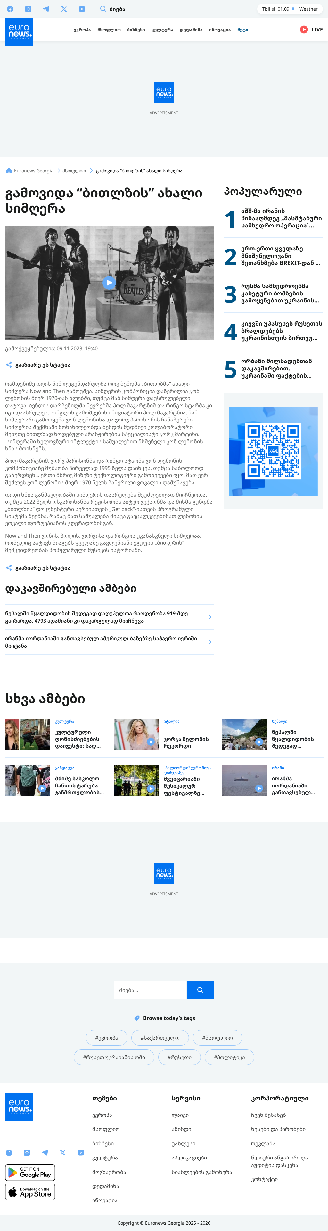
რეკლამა (263, 1143)
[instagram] (28, 8)
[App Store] (30, 1192)
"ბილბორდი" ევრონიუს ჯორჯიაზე (187, 770)
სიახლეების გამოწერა (202, 1172)
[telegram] (46, 8)
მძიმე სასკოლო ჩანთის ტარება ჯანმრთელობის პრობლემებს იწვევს (77, 785)
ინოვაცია (105, 1200)
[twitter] (64, 8)
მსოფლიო (106, 1129)
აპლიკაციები (189, 1157)
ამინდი (181, 1129)
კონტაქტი (264, 1179)
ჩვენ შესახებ (268, 1114)
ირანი (278, 767)
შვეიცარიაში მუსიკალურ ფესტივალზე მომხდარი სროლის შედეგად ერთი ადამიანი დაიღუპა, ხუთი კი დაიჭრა (188, 786)
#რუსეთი (180, 1057)
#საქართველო (160, 1037)
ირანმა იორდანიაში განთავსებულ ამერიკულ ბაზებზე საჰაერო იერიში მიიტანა (295, 785)
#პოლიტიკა (229, 1057)
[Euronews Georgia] (19, 32)
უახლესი (183, 1143)
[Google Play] (30, 1172)
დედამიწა (105, 1186)
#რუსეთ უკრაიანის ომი (114, 1057)
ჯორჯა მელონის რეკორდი (186, 743)
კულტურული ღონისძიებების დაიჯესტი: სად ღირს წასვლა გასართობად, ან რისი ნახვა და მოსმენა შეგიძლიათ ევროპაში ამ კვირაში (78, 739)
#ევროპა (106, 1037)
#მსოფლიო (217, 1037)
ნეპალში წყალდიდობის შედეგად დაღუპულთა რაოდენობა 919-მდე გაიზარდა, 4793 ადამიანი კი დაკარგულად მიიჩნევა (295, 739)
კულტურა (64, 721)
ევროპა (102, 1114)
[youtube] (82, 8)
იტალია (172, 721)
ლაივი (180, 1114)
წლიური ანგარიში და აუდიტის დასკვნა (279, 1161)
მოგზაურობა (109, 1172)
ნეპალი (279, 721)
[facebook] (10, 8)
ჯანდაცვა (65, 767)
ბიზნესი (103, 1143)
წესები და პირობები (278, 1129)
